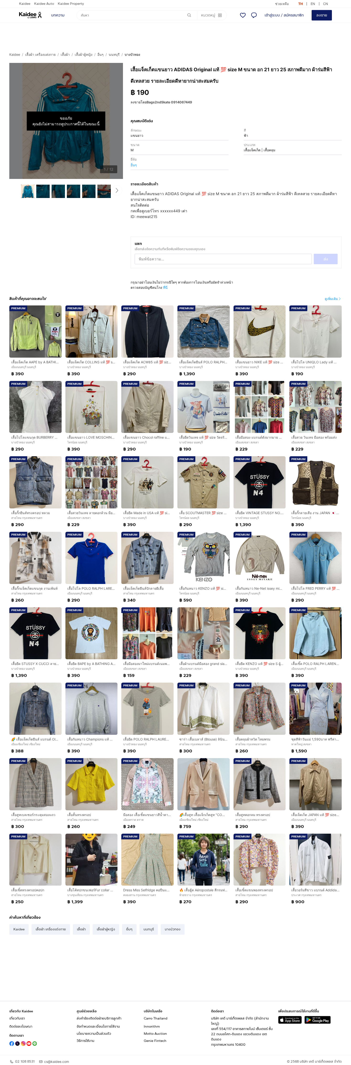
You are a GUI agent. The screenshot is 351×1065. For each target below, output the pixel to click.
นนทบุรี (114, 54)
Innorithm (152, 1026)
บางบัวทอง (132, 54)
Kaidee (24, 3)
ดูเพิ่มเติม (331, 299)
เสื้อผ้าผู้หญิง (83, 54)
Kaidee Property (71, 3)
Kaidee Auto (44, 3)
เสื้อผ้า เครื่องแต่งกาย (40, 54)
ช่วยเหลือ (282, 4)
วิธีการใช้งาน (85, 1040)
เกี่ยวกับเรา (17, 1018)
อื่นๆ (100, 54)
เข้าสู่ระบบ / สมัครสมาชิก (284, 15)
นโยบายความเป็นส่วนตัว (94, 1033)
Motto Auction (155, 1033)
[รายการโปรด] (243, 15)
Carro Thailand (155, 1018)
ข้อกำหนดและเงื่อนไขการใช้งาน (98, 1026)
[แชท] (254, 15)
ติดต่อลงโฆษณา (20, 1026)
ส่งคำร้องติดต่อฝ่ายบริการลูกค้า (99, 1018)
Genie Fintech (155, 1040)
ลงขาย (321, 15)
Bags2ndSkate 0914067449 (169, 102)
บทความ (57, 15)
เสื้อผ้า (65, 54)
